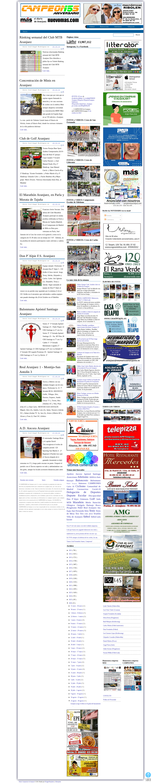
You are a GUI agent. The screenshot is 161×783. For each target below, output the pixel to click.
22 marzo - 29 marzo (77, 630)
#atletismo (75, 102)
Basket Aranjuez (73, 483)
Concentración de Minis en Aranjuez (37, 83)
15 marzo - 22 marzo (77, 627)
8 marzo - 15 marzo (77, 623)
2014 (70, 561)
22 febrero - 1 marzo (77, 616)
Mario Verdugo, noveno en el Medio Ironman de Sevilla (88, 394)
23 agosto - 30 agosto (77, 701)
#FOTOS (74, 96)
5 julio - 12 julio (76, 680)
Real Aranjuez (91, 508)
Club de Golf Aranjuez (34, 138)
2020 (70, 582)
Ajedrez (71, 474)
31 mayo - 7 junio (76, 662)
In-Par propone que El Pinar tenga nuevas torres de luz (87, 340)
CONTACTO (107, 696)
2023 (70, 592)
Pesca (98, 505)
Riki (99, 508)
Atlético (93, 477)
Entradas (109, 215)
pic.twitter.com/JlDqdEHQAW (81, 106)
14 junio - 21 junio (76, 669)
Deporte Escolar (78, 495)
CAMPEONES (94, 483)
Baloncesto (104, 27)
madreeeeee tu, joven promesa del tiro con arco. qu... (82, 534)
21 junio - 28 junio (76, 673)
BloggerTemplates (49, 781)
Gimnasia (85, 499)
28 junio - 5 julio (76, 676)
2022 (70, 589)
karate (69, 519)
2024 (70, 596)
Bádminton (83, 483)
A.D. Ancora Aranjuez (34, 428)
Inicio (25, 31)
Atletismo (118, 27)
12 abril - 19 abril (76, 637)
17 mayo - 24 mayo (77, 655)
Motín (89, 502)
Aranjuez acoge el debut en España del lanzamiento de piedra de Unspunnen (88, 380)
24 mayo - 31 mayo (77, 659)
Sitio (87, 511)
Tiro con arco (87, 513)
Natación (97, 502)
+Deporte (131, 27)
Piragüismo (72, 508)
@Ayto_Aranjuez (87, 104)
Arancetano (72, 477)
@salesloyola (76, 98)
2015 (70, 564)
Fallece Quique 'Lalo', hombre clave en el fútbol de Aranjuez (88, 285)
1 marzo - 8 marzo (76, 620)
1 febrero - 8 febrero (77, 613)
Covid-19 (96, 489)
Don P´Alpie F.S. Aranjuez (37, 256)
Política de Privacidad (109, 700)
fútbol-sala (96, 517)
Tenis (92, 510)
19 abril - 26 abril (76, 641)
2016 (70, 568)
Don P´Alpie (73, 499)
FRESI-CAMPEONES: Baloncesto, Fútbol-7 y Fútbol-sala (88, 299)
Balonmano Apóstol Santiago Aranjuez (38, 311)
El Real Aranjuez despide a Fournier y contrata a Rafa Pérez (88, 408)
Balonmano (95, 480)
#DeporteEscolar (77, 104)
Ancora (80, 474)
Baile (99, 477)
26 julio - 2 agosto (76, 690)
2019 (70, 578)
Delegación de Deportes (84, 492)
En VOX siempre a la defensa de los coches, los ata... (82, 537)
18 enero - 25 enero (77, 609)
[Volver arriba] (148, 777)
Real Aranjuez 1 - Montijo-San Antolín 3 (39, 369)
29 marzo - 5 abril (76, 634)
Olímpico (72, 505)
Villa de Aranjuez (75, 517)
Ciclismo (81, 486)
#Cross (80, 96)
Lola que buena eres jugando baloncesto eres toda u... (82, 530)
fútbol (87, 516)
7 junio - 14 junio (76, 666)
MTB (70, 502)
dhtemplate (58, 781)
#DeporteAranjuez (88, 100)
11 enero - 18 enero (77, 606)
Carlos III (71, 486)
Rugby (69, 511)
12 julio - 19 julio (76, 683)
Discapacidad (95, 496)
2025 (70, 599)
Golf (93, 498)
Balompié (71, 481)
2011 (70, 550)
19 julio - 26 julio (76, 687)
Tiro (77, 513)
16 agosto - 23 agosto (77, 697)
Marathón (79, 502)
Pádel (81, 508)
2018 (70, 575)
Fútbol (91, 27)
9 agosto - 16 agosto (77, 694)
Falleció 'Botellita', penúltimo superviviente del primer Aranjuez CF (88, 326)
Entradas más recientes (27, 480)
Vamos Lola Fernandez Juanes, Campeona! (79, 541)
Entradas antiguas (59, 480)
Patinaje (91, 505)
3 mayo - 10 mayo (76, 648)
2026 (70, 603)
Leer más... (47, 71)
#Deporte (80, 100)
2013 (70, 557)
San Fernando (78, 511)
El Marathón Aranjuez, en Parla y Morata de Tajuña (41, 197)
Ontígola (82, 505)
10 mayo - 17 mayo (77, 651)
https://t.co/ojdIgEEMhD (87, 98)
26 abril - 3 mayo (76, 644)
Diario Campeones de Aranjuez (27, 781)
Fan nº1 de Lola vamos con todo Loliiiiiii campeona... (82, 526)
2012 (70, 554)
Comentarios (110, 219)
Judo (98, 499)
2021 (70, 585)
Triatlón (97, 513)
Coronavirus (84, 489)
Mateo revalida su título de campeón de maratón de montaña (88, 313)
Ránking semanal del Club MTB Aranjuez (40, 40)
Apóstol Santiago (92, 474)
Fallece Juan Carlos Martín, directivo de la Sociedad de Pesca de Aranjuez (89, 367)
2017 (70, 571)
